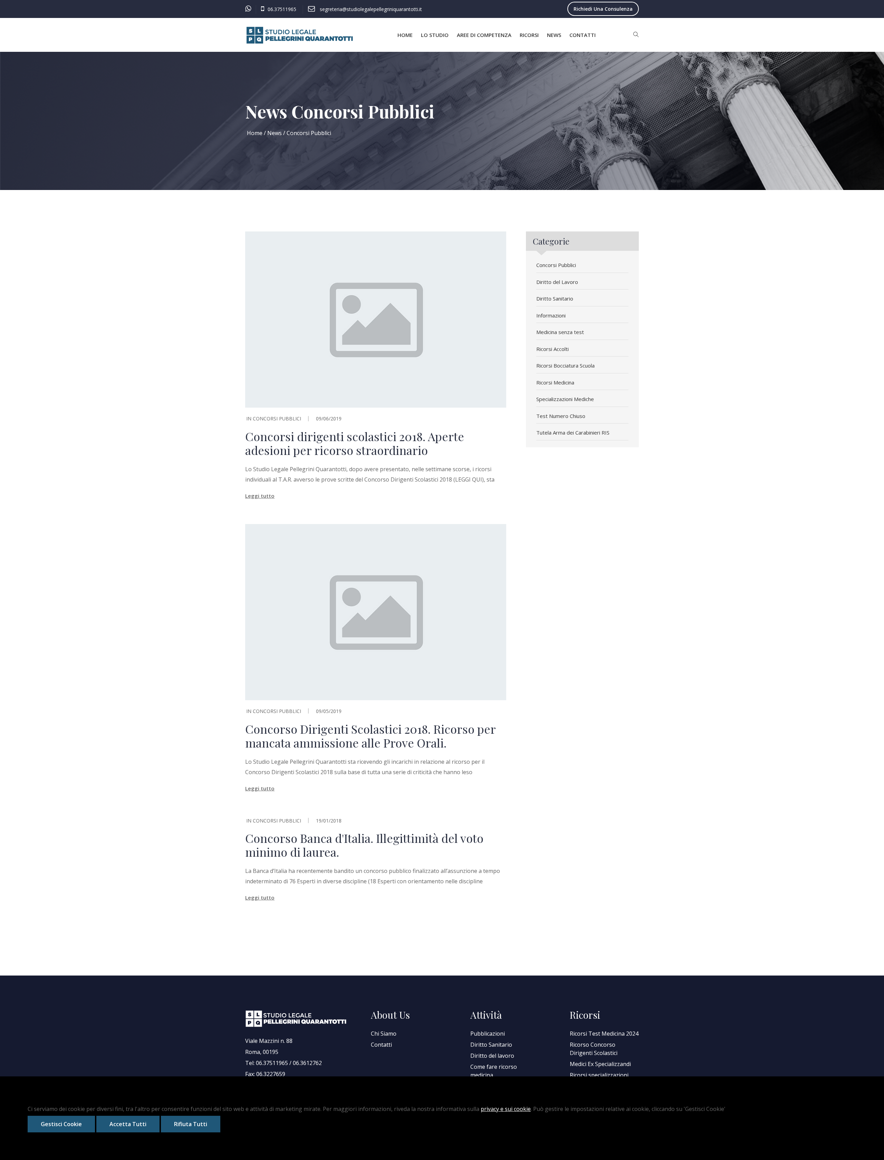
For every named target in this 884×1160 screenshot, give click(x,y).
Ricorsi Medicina (555, 382)
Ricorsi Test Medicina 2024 (604, 1033)
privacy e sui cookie (506, 1109)
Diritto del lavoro (492, 1055)
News (554, 34)
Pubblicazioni (487, 1033)
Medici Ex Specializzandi (600, 1064)
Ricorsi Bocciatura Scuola (565, 365)
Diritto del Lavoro (557, 281)
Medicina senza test (560, 332)
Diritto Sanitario (554, 298)
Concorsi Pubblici (277, 418)
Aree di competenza (484, 34)
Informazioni (551, 315)
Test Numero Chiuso (560, 415)
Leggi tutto (260, 495)
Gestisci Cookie (61, 1124)
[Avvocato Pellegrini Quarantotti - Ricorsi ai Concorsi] (300, 35)
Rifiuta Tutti (190, 1124)
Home (405, 34)
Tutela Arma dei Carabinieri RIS (572, 432)
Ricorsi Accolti (552, 348)
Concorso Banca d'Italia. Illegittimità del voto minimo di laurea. (364, 845)
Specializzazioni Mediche (565, 399)
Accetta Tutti (127, 1124)
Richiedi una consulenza (603, 9)
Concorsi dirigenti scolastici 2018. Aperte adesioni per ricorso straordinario (354, 443)
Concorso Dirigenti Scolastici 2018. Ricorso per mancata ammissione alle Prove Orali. (370, 736)
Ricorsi (529, 34)
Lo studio (435, 34)
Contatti (582, 34)
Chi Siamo (383, 1033)
